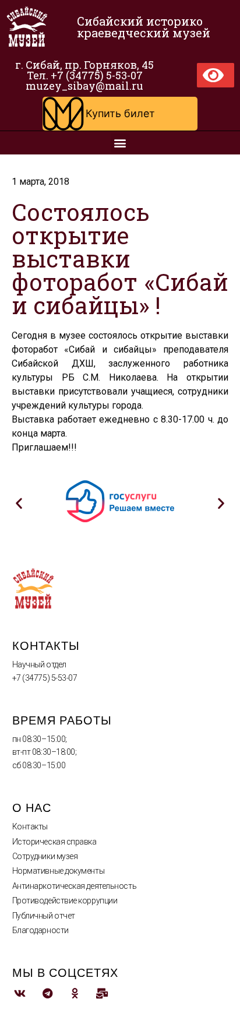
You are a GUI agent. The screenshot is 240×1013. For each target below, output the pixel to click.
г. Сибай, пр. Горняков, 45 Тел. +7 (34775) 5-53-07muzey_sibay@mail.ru (84, 75)
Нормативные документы (58, 870)
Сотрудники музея (45, 856)
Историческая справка (54, 841)
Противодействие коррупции (65, 900)
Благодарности (40, 930)
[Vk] (20, 993)
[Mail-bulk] (102, 993)
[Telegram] (47, 993)
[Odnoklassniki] (75, 993)
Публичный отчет (43, 915)
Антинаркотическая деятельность (74, 886)
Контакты (30, 826)
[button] (120, 114)
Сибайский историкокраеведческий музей (143, 26)
